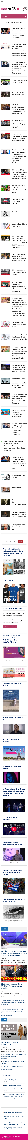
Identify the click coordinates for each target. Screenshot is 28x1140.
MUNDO (4, 929)
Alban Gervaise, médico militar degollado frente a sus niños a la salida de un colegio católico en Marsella (14, 1087)
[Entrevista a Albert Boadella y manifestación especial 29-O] (5, 412)
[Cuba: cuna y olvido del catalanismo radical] (5, 502)
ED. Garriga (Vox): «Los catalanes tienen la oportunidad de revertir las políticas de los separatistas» (19, 174)
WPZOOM (8, 1137)
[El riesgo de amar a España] (5, 477)
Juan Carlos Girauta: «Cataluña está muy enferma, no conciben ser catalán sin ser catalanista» (19, 383)
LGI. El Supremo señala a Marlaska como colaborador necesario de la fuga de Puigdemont (18, 109)
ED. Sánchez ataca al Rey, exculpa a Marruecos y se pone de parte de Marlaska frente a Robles (14, 953)
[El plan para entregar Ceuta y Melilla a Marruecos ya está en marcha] (14, 974)
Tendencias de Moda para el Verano (13, 1066)
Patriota (5, 1007)
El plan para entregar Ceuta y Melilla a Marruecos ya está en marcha (12, 986)
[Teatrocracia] (5, 490)
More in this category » (7, 1015)
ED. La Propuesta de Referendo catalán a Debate (19, 272)
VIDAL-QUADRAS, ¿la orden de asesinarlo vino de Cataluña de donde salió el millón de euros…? (19, 399)
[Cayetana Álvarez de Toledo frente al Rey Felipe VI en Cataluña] (5, 515)
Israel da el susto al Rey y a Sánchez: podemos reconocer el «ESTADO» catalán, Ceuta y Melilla (19, 33)
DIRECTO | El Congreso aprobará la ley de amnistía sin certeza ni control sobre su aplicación (19, 138)
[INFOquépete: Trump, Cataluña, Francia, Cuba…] (5, 527)
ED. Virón (15, 211)
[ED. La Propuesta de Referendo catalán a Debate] (5, 272)
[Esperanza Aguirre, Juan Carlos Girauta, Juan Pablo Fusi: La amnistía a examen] (5, 367)
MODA (4, 1020)
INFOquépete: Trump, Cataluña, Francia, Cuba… (19, 527)
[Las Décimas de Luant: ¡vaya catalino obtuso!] (5, 325)
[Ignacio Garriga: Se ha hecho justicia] (5, 82)
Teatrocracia (16, 487)
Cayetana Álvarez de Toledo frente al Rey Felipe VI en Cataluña (19, 514)
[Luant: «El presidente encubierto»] (5, 226)
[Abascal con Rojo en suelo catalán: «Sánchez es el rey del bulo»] (5, 188)
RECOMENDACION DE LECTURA (13, 1112)
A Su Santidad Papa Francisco (12, 1080)
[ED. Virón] (5, 214)
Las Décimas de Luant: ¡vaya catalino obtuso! (19, 325)
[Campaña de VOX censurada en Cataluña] (5, 202)
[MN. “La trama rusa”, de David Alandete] (5, 95)
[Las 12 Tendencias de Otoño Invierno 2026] (14, 1032)
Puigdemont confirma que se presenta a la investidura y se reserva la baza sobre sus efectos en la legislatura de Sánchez (19, 156)
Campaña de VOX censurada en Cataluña (18, 201)
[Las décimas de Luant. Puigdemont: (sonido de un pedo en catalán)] (5, 337)
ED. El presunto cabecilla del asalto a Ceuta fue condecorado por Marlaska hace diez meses (13, 1002)
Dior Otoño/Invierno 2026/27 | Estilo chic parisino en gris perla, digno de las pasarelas (13, 1056)
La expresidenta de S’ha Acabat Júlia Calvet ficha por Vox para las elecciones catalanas (19, 258)
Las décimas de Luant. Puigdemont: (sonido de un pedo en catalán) (19, 337)
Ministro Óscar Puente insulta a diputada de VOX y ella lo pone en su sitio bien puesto (19, 287)
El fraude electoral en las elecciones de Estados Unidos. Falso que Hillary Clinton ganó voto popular (14, 1096)
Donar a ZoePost (10, 627)
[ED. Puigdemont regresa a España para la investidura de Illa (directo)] (5, 123)
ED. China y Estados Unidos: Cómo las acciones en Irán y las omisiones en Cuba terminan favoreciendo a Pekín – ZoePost (14, 1122)
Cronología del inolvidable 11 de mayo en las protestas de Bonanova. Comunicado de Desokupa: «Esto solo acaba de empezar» (15, 446)
